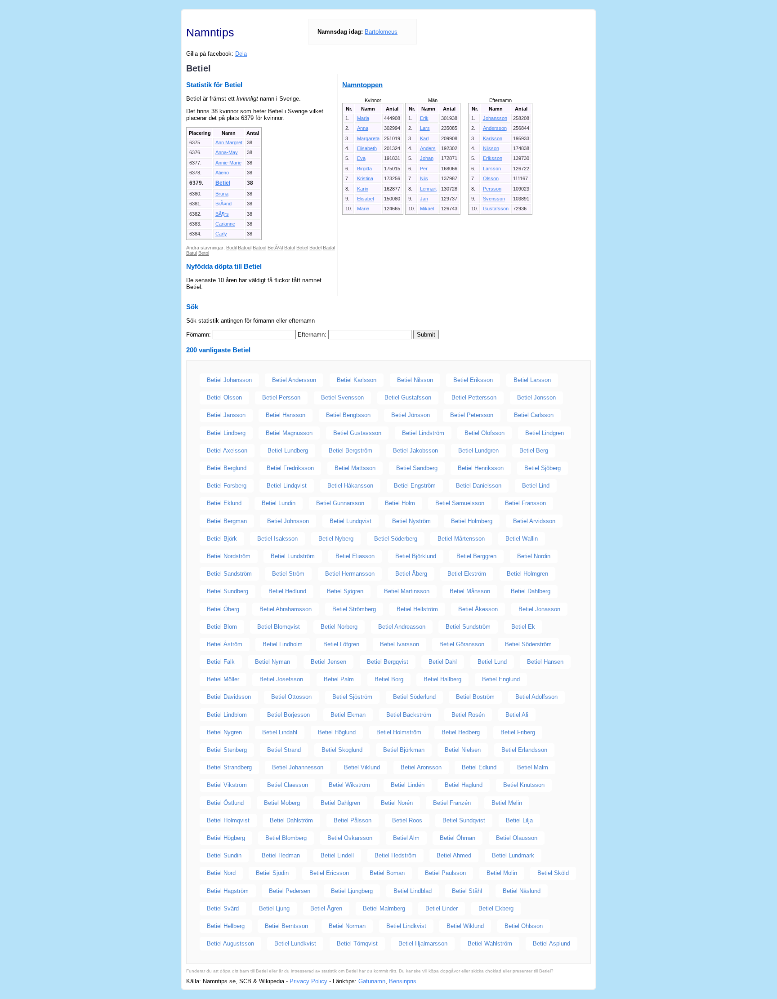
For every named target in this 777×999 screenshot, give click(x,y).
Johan (426, 158)
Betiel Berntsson (286, 926)
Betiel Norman (347, 926)
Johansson (495, 118)
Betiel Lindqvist (287, 485)
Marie (363, 208)
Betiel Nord (221, 873)
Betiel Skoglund (342, 749)
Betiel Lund (492, 661)
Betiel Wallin (521, 538)
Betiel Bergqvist (387, 661)
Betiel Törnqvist (357, 943)
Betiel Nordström (228, 556)
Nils (424, 178)
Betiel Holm (400, 503)
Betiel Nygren (224, 732)
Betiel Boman (387, 873)
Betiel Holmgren (527, 573)
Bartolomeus (381, 31)
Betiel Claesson (287, 784)
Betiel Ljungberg (352, 891)
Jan (424, 198)
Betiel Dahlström (291, 820)
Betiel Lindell (337, 855)
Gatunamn (371, 981)
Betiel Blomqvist (278, 626)
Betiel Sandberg (417, 468)
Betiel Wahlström (490, 943)
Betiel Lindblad (412, 891)
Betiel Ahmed (454, 855)
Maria (363, 118)
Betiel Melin (506, 802)
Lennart (428, 188)
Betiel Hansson (285, 415)
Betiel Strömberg (354, 609)
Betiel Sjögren (345, 591)
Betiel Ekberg (496, 908)
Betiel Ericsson (329, 873)
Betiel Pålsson (352, 820)
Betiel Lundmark (513, 855)
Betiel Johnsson (288, 521)
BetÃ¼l (275, 247)
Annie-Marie (228, 162)
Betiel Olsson (224, 397)
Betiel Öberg (223, 609)
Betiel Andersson (294, 380)
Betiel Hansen (545, 661)
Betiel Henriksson (481, 468)
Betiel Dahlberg (530, 591)
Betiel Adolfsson (536, 696)
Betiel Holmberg (471, 521)
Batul (191, 253)
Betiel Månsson (470, 591)
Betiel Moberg (282, 802)
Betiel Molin (502, 873)
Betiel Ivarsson (399, 644)
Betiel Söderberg (395, 538)
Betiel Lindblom (227, 714)
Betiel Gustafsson (407, 397)
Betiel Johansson (229, 380)
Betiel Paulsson (445, 873)
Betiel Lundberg (288, 450)
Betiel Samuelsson (459, 503)
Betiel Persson (281, 397)
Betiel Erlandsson (524, 749)
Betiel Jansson (226, 415)
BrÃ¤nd (223, 203)
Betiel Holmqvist (228, 820)
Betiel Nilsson (415, 380)
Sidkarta (580, 981)
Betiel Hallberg (442, 679)
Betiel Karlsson (356, 380)
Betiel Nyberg (335, 538)
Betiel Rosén (468, 714)
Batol (289, 247)
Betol (203, 253)
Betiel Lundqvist (350, 521)
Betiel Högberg (226, 838)
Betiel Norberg (339, 626)
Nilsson (491, 148)
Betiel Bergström (350, 450)
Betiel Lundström (293, 556)
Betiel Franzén (452, 802)
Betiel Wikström (349, 784)
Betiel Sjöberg (542, 468)
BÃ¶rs (222, 214)
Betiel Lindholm (283, 644)
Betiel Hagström (228, 891)
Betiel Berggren (476, 556)
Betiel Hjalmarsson (422, 943)
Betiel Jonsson (536, 397)
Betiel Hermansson (350, 573)
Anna (362, 128)
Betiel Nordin (533, 556)
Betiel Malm (532, 767)
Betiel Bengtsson (348, 415)
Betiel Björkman (403, 749)
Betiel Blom (222, 626)
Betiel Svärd (223, 908)
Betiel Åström (224, 644)
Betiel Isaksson (277, 538)
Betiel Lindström (423, 433)
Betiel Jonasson (539, 609)
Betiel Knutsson (524, 784)
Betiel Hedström (395, 855)
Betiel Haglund (463, 784)
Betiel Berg (533, 450)
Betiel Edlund (479, 767)
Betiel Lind (535, 485)
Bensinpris (402, 981)
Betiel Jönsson (410, 415)
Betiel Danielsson (478, 485)
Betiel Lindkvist (406, 926)
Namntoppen (362, 85)
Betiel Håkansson (350, 485)
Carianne (225, 223)
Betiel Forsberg (226, 485)
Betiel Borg (389, 679)
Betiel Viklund (362, 767)
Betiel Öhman (457, 838)
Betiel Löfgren (341, 644)
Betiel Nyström (411, 521)
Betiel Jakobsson (415, 450)
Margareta (368, 138)
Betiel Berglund (226, 468)
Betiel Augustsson (230, 943)
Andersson (495, 128)
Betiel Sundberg (227, 591)
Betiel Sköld (553, 873)
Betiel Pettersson (473, 397)
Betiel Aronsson (421, 767)
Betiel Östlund (225, 802)
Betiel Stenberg (227, 749)
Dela (241, 53)
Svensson (494, 198)
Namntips (210, 32)
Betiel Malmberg (384, 908)
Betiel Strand (284, 749)
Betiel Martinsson (406, 591)
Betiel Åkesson (478, 609)
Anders (428, 148)
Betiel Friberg (517, 732)
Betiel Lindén (407, 784)
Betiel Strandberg (229, 767)
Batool (259, 247)
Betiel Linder (441, 908)
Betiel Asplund (551, 943)
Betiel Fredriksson (290, 468)
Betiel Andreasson (401, 626)
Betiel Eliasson (355, 556)
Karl (424, 138)
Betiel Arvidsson (534, 521)
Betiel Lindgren (544, 433)
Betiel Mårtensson (461, 538)
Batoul (244, 247)
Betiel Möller (223, 679)
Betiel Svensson (342, 397)
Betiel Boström (475, 696)
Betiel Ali (516, 714)
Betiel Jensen (328, 661)
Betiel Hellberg (226, 926)
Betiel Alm (406, 838)
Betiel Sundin (224, 855)
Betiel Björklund (415, 556)
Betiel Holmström (398, 732)
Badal (329, 247)
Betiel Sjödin (272, 873)
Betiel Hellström (417, 609)
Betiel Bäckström (408, 714)
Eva (361, 158)
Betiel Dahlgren (340, 802)
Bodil (231, 247)
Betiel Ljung (274, 908)
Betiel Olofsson (484, 433)
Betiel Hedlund (287, 591)
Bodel (315, 247)
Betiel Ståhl (467, 891)
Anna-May (226, 152)
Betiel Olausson (516, 838)
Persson (492, 188)
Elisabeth (367, 148)
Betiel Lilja (519, 820)
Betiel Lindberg (226, 433)
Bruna (221, 193)
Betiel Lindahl (279, 732)
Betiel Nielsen (463, 749)
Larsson (492, 168)
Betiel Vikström (227, 784)
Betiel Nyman (272, 661)
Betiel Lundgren (478, 450)
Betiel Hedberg (461, 732)
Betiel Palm (339, 679)
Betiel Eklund (224, 503)
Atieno (222, 172)
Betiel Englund (501, 679)
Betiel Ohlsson (524, 926)
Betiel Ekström (466, 573)
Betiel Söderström (528, 644)
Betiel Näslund (521, 891)
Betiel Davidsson (229, 696)
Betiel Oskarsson (349, 838)
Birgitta (364, 168)
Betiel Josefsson (281, 679)
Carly (221, 233)
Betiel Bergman (227, 521)
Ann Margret (228, 142)
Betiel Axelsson (227, 450)
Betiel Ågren (326, 908)
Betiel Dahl (443, 661)
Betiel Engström (415, 485)
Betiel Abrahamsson (285, 609)
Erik (424, 118)
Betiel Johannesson (297, 767)
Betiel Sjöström (352, 696)
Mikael (427, 208)
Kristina (365, 178)
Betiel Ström (288, 573)
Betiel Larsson (532, 380)
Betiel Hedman (281, 855)
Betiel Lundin (278, 503)
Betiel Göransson (461, 644)
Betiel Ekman (348, 714)
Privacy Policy (308, 981)
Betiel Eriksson (473, 380)
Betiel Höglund (337, 732)
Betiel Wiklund (465, 926)
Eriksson (492, 158)
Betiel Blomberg (286, 838)
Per (424, 168)
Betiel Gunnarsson (340, 503)
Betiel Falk (221, 661)
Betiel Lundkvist (295, 943)
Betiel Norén (397, 802)
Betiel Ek (523, 626)
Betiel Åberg (411, 573)
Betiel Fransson (525, 503)
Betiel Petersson (471, 415)
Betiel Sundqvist (463, 820)
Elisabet (365, 198)
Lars (425, 128)
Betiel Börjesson (288, 714)
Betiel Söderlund (414, 696)
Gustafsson (496, 208)
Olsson (491, 178)
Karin (362, 188)
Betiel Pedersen (289, 891)
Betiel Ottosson (291, 696)
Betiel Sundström (468, 626)
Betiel (222, 183)
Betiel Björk (222, 538)
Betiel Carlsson (534, 415)
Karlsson (492, 138)
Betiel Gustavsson (357, 433)
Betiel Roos (407, 820)
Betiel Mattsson (355, 468)
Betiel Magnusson (289, 433)
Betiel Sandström (229, 573)
